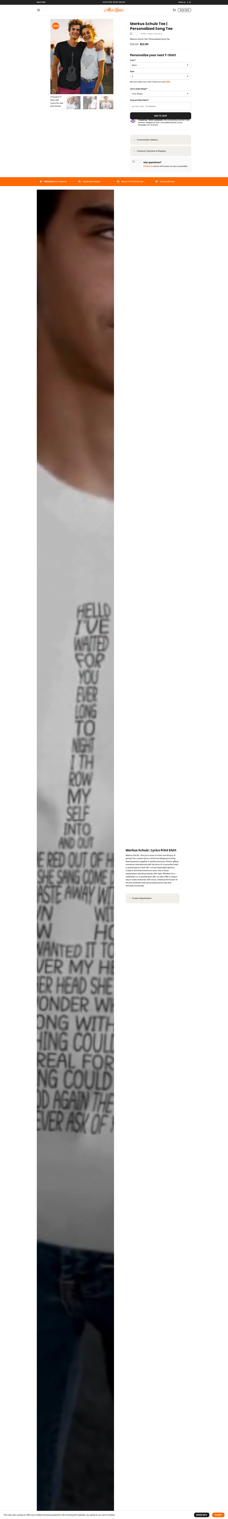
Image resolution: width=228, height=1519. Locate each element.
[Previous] (54, 56)
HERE (167, 82)
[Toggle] (134, 140)
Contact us (50, 2)
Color (132, 60)
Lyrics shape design (138, 89)
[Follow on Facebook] (187, 2)
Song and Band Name (139, 100)
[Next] (109, 56)
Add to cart (160, 116)
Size (132, 71)
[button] (38, 10)
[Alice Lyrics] (114, 10)
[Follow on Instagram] (190, 2)
